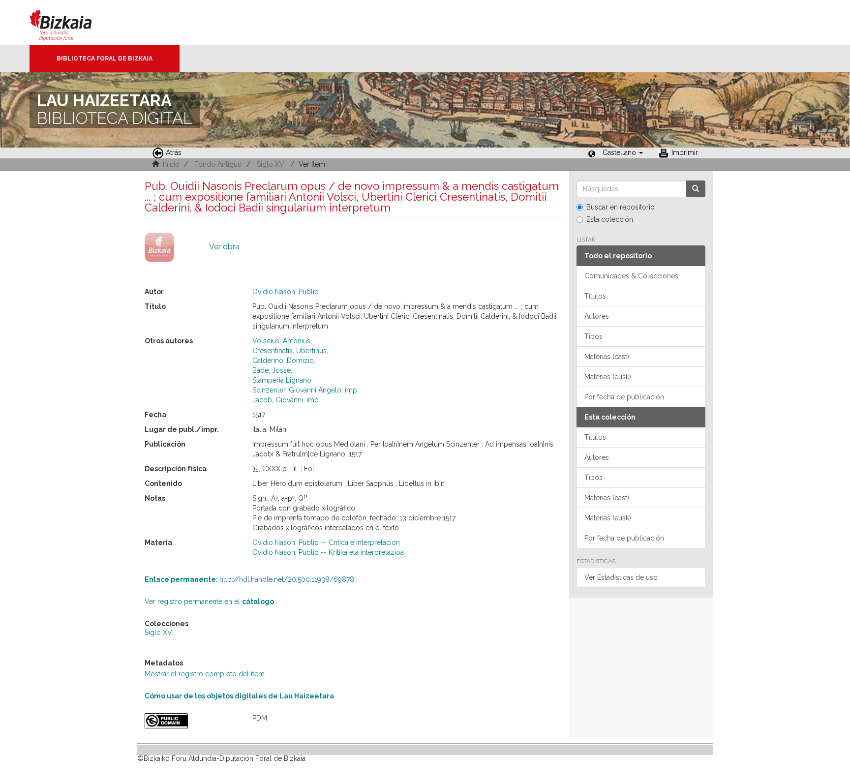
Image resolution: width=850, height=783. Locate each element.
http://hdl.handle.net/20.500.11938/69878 (249, 579)
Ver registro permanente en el (209, 601)
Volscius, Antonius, (282, 341)
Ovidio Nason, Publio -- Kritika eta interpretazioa (328, 552)
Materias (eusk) (607, 377)
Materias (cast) (606, 357)
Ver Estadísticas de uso (621, 577)
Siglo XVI (271, 164)
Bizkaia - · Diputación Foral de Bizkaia (71, 22)
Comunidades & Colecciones (631, 276)
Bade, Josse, (272, 370)
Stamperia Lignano (281, 380)
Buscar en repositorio (620, 207)
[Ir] (695, 189)
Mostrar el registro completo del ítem (205, 674)
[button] (622, 152)
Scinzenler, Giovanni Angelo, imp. (305, 390)
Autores (596, 316)
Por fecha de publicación (624, 397)
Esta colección (609, 219)
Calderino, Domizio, (283, 360)
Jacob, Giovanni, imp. (286, 400)
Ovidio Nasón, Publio (285, 292)
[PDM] (191, 720)
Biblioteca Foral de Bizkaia (104, 58)
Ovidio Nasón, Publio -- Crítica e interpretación (326, 542)
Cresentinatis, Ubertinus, (290, 351)
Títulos (595, 296)
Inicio (171, 164)
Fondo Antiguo (218, 164)
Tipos (593, 336)
